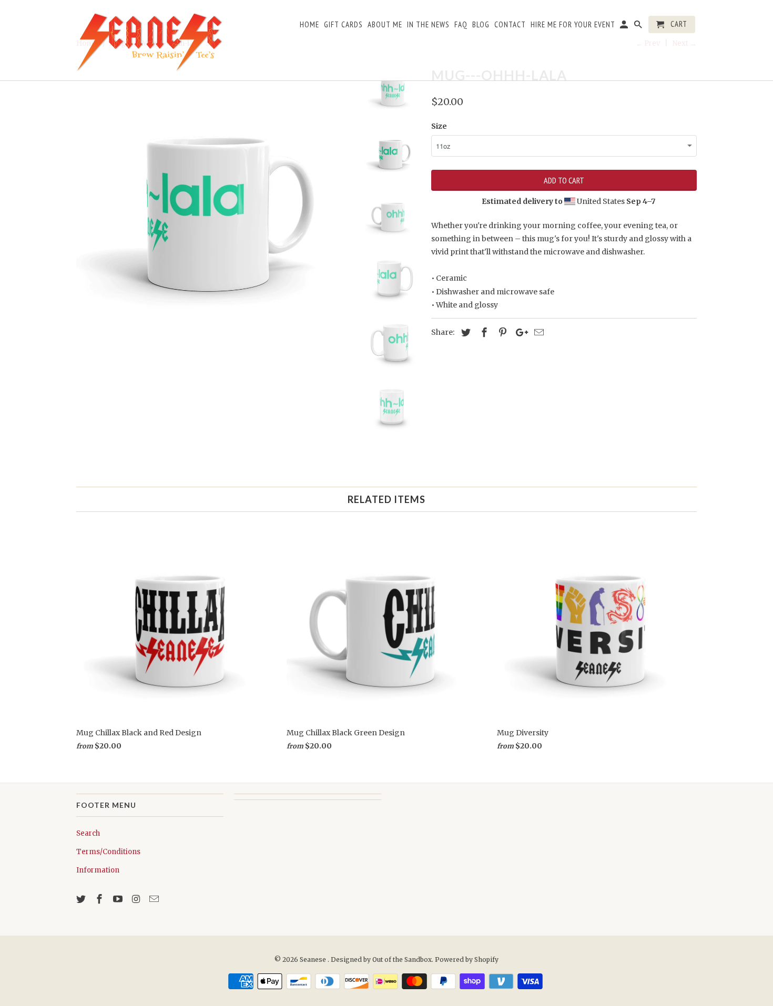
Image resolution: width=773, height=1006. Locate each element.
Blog (481, 24)
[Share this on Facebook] (482, 332)
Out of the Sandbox (402, 959)
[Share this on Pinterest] (501, 332)
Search (88, 833)
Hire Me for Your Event (573, 24)
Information (97, 870)
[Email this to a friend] (537, 332)
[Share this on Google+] (519, 332)
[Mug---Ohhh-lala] (214, 200)
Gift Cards (343, 24)
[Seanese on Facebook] (100, 899)
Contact (510, 24)
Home (309, 24)
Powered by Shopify (467, 959)
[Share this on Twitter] (464, 332)
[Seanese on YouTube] (119, 899)
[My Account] (624, 26)
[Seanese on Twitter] (82, 899)
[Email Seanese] (155, 899)
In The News (428, 24)
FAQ (460, 24)
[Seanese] (149, 40)
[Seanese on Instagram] (137, 899)
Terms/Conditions (108, 851)
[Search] (639, 26)
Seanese (314, 959)
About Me (385, 24)
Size (439, 126)
